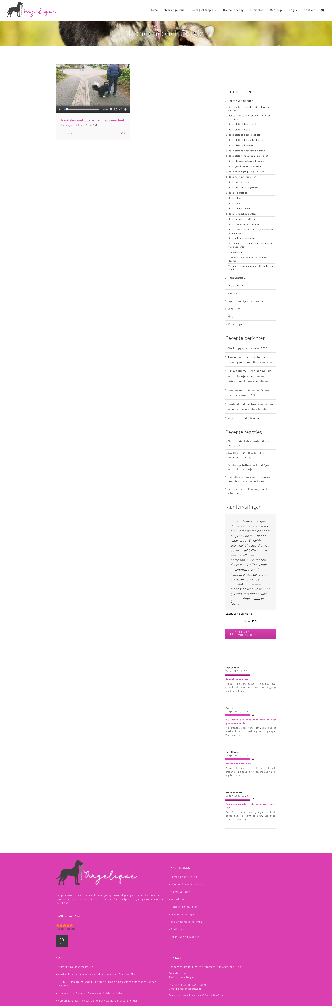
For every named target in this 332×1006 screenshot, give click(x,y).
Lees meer (66, 133)
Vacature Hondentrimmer (244, 418)
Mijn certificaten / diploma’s (187, 884)
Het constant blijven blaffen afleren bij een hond (249, 117)
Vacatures (234, 309)
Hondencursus (237, 278)
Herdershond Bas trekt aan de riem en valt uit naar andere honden (98, 1001)
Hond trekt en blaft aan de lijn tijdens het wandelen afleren (251, 231)
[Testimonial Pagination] (245, 621)
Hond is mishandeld (239, 208)
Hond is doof (235, 203)
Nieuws (232, 293)
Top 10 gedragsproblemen (186, 922)
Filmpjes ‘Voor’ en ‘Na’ (184, 877)
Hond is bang (235, 198)
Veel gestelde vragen (183, 914)
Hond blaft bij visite (239, 129)
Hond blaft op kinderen (241, 145)
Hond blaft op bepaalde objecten (246, 140)
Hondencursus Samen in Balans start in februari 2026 (90, 993)
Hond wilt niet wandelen (241, 238)
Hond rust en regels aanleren (244, 224)
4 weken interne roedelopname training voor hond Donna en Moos (97, 974)
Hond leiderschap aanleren (243, 213)
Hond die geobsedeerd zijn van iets (247, 161)
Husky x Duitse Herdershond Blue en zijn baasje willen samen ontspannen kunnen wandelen (249, 376)
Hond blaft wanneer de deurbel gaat (248, 155)
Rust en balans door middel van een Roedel (248, 259)
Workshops (235, 324)
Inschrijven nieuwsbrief (185, 937)
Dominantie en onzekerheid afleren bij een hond (249, 108)
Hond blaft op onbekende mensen (246, 150)
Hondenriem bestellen (184, 907)
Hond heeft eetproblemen (242, 177)
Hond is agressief (237, 192)
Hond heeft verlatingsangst (243, 187)
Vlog (230, 317)
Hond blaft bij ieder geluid (242, 124)
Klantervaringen (180, 892)
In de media (235, 285)
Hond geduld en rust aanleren (244, 166)
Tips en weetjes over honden (247, 301)
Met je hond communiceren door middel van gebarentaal (250, 245)
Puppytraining (236, 252)
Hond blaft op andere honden (244, 134)
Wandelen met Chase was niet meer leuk (92, 120)
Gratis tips (177, 929)
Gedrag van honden (240, 101)
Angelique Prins (75, 125)
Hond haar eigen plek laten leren (246, 171)
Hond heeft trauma (238, 182)
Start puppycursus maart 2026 (247, 348)
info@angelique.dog (189, 989)
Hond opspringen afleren (242, 219)
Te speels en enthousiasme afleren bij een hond (251, 267)
